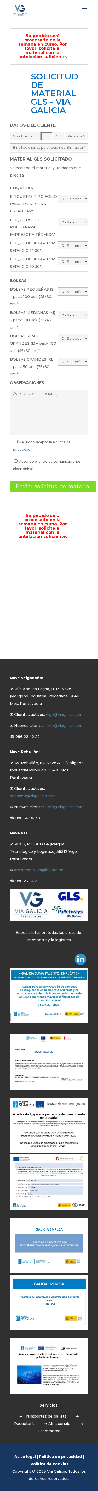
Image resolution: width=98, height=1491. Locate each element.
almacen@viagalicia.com (33, 796)
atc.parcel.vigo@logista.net (39, 869)
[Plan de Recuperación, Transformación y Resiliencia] (49, 1088)
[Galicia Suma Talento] (49, 1022)
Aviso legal (25, 1456)
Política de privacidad (60, 1456)
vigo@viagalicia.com (65, 714)
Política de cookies (49, 1464)
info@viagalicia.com (65, 725)
